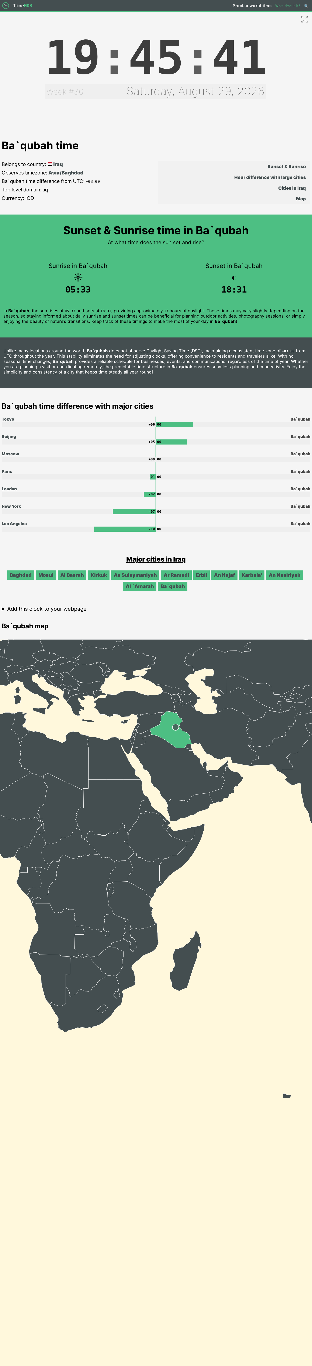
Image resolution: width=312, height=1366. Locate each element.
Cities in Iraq (292, 188)
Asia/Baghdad (65, 173)
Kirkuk (99, 575)
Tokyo (8, 419)
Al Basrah (72, 575)
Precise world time (252, 5)
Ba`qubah (173, 586)
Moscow (10, 453)
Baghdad (21, 575)
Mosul (45, 575)
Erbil (201, 575)
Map (301, 198)
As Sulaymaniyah (135, 575)
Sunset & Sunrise (286, 166)
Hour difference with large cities (270, 177)
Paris (7, 471)
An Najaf (224, 575)
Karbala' (252, 575)
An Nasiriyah (285, 575)
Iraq (57, 164)
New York (11, 506)
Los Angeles (14, 523)
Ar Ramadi (176, 575)
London (9, 488)
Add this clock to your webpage (47, 609)
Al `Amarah (140, 586)
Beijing (9, 436)
